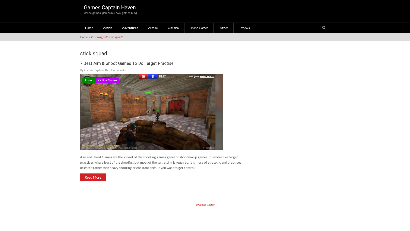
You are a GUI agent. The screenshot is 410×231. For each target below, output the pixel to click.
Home (89, 28)
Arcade (153, 28)
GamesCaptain (94, 70)
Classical (173, 28)
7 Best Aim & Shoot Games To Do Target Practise (127, 63)
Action (107, 28)
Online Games (198, 28)
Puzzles (223, 28)
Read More (93, 177)
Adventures (130, 28)
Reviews (244, 28)
